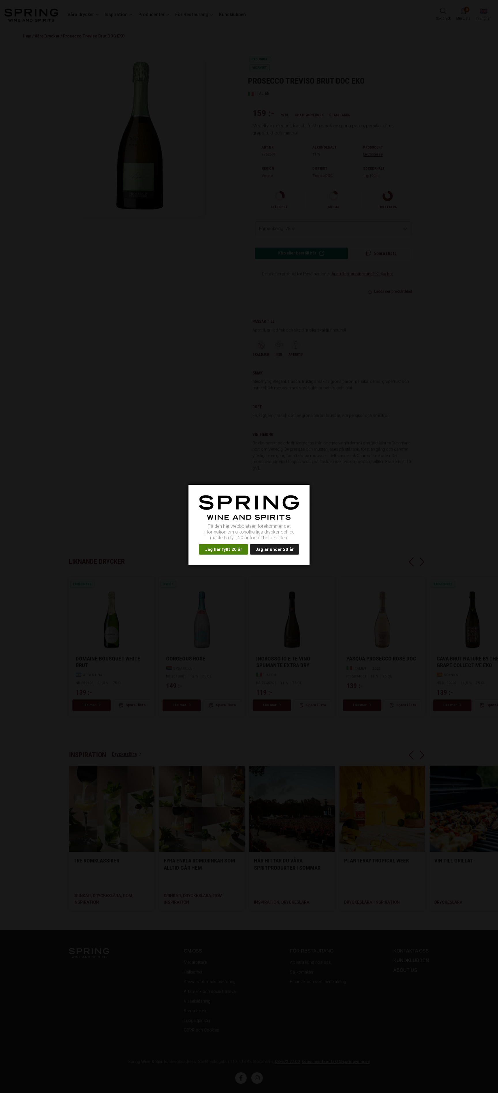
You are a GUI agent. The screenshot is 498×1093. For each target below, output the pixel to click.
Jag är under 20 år (274, 549)
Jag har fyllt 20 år (223, 549)
